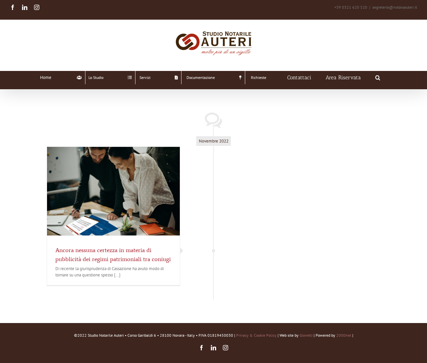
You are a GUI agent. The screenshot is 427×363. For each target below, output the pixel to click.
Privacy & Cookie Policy (256, 335)
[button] (377, 77)
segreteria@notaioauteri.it (394, 7)
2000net (343, 335)
